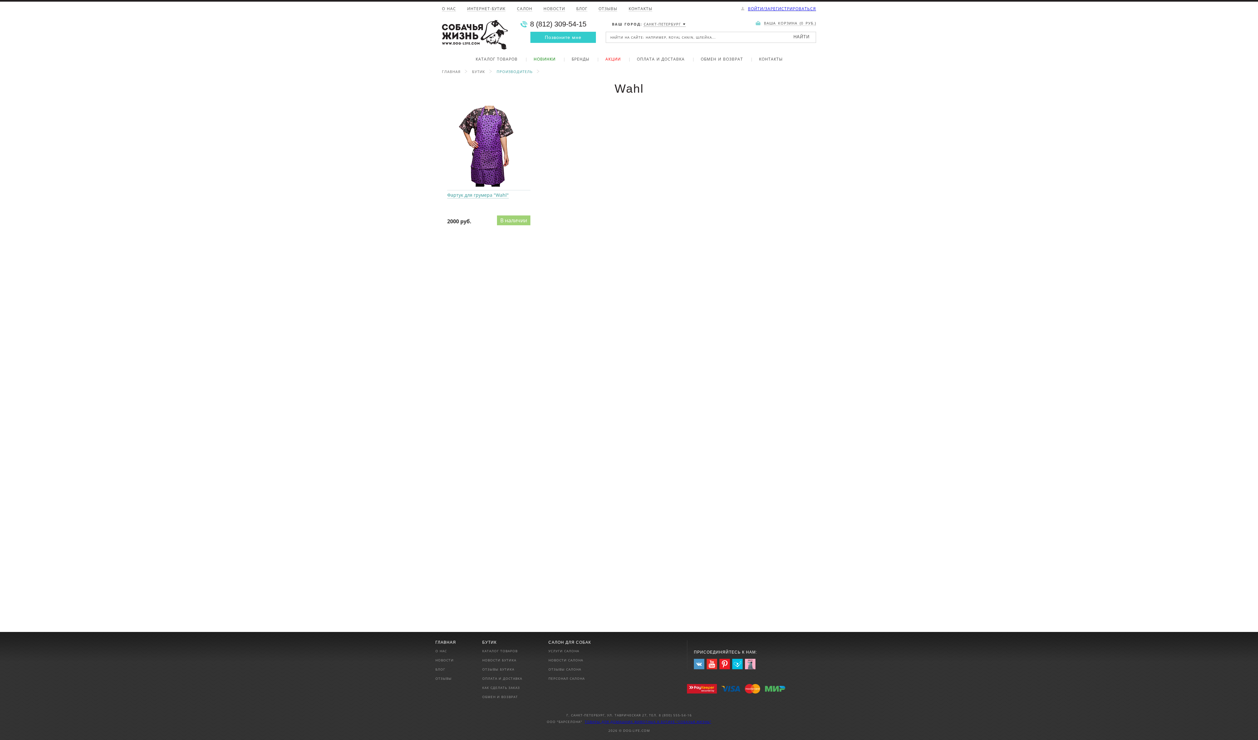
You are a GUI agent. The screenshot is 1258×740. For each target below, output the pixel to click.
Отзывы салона (564, 669)
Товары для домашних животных (621, 721)
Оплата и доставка (661, 59)
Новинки (545, 59)
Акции (613, 59)
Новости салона (565, 660)
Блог (581, 9)
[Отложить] (531, 106)
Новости (554, 9)
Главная (451, 71)
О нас (449, 9)
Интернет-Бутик (486, 9)
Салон (524, 9)
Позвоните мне (563, 37)
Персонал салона (566, 678)
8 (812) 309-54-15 (558, 24)
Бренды (580, 59)
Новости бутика (499, 660)
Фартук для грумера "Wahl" (488, 146)
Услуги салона (563, 651)
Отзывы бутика (498, 669)
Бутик (478, 71)
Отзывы (608, 9)
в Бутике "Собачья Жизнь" (684, 721)
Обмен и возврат (722, 59)
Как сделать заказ (501, 687)
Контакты (640, 9)
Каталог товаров (497, 59)
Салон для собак (569, 642)
